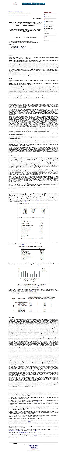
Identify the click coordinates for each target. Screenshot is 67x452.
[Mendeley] (44, 36)
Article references (49, 23)
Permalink (47, 40)
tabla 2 (26, 201)
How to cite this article (50, 24)
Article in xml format (49, 21)
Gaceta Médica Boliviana (16, 11)
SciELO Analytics (49, 16)
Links (50, 392)
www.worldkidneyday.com (23, 432)
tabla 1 (38, 200)
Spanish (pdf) (48, 19)
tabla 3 (23, 244)
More (46, 36)
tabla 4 (32, 290)
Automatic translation (49, 28)
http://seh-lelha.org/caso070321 (15, 430)
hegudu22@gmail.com (20, 47)
